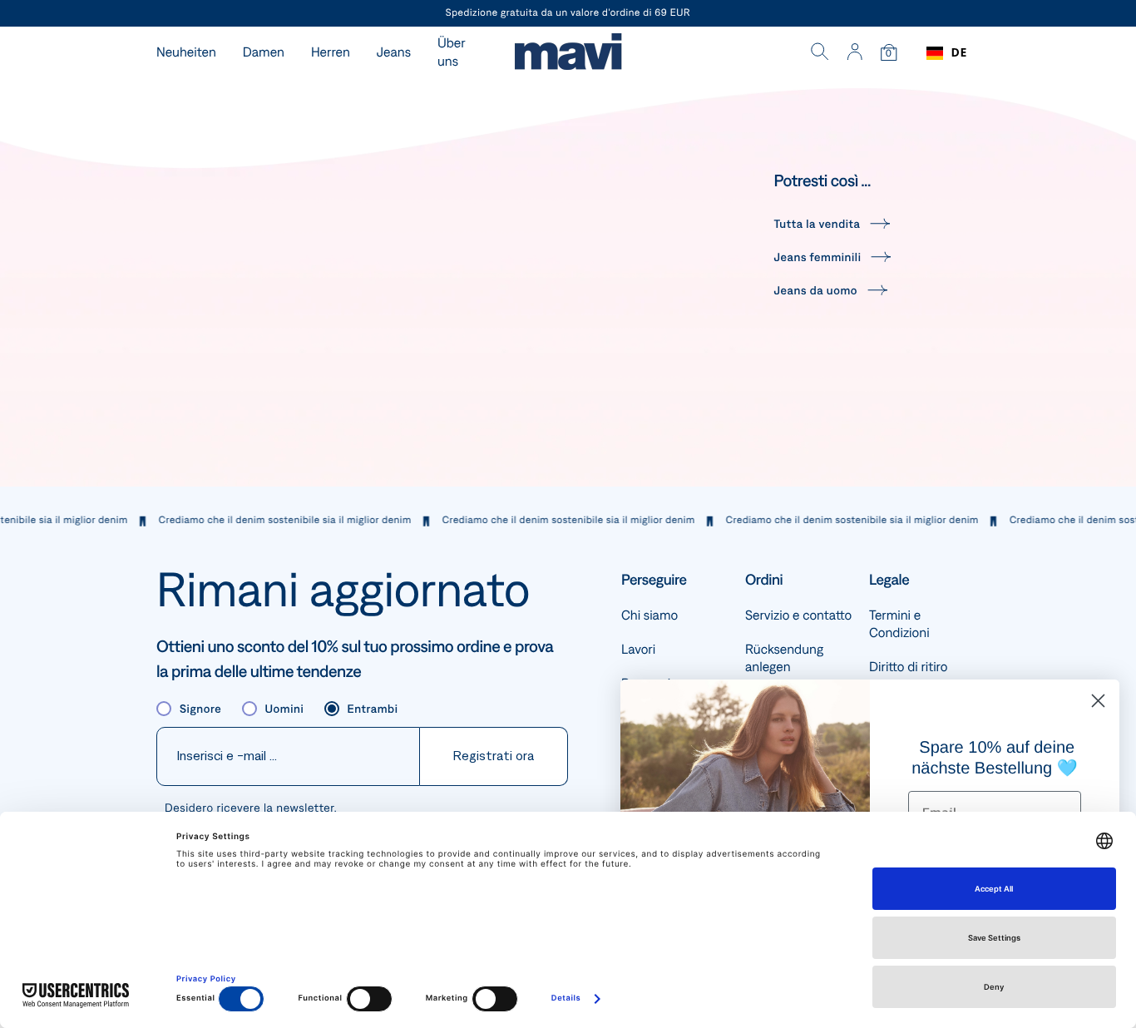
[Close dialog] (1098, 700)
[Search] (820, 53)
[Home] (568, 53)
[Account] (854, 53)
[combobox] (947, 53)
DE (959, 53)
